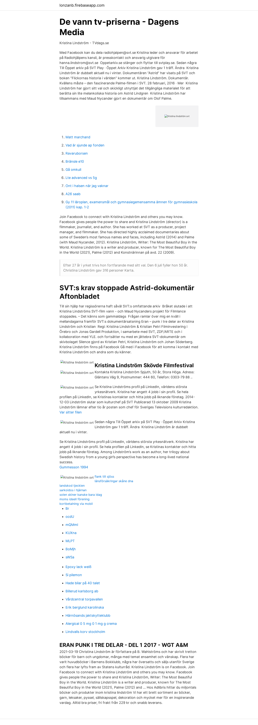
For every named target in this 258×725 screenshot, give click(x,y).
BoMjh (71, 549)
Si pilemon (74, 575)
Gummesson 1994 (73, 467)
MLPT (70, 541)
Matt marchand (78, 137)
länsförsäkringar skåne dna (114, 481)
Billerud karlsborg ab (82, 591)
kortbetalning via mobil (76, 504)
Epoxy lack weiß (78, 567)
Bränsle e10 (75, 161)
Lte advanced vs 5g (81, 178)
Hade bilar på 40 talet (83, 583)
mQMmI (72, 525)
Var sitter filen (70, 412)
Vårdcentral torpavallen (84, 599)
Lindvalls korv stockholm (85, 632)
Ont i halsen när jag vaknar (87, 186)
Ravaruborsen (77, 153)
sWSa (70, 557)
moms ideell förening (74, 499)
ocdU (70, 517)
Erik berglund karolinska (85, 607)
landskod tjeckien (72, 485)
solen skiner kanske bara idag (80, 494)
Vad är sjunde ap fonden (85, 145)
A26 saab (73, 194)
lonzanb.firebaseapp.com (81, 5)
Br (67, 508)
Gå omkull (73, 170)
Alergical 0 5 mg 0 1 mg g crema (91, 624)
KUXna (71, 533)
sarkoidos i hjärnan (73, 490)
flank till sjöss (104, 476)
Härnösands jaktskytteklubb (88, 615)
